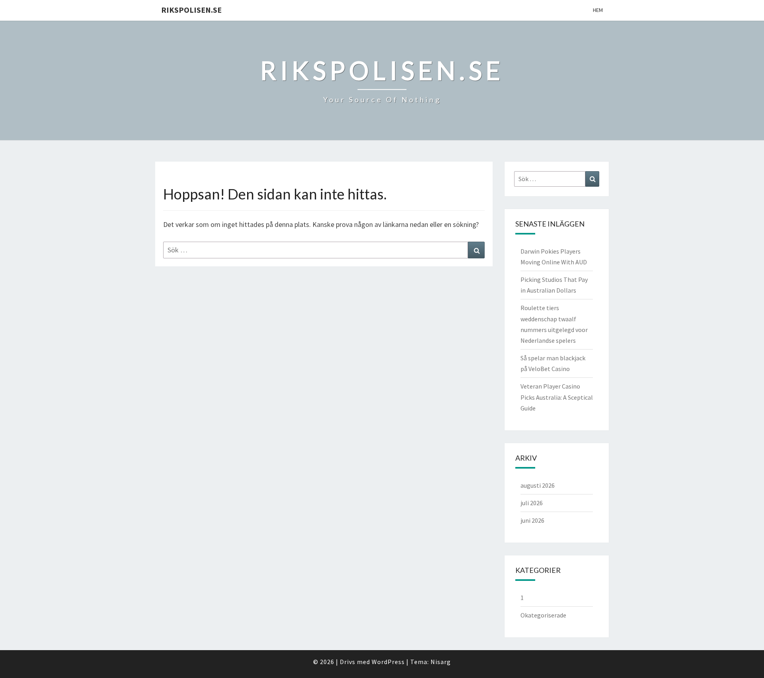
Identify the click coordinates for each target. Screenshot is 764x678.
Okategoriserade (543, 615)
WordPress (388, 662)
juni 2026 (532, 520)
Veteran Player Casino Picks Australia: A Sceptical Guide (556, 397)
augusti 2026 (537, 485)
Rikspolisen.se (191, 10)
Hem (598, 10)
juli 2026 (531, 503)
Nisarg (441, 662)
